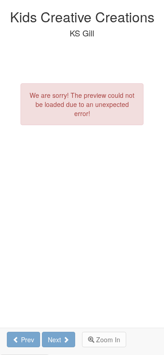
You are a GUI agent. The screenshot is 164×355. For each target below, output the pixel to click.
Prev (26, 339)
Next (55, 339)
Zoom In (107, 339)
